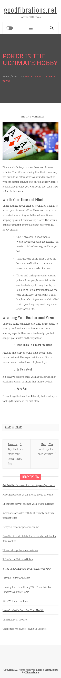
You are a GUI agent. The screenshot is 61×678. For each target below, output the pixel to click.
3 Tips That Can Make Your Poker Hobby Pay (27, 568)
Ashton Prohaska (31, 116)
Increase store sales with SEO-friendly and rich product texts (28, 515)
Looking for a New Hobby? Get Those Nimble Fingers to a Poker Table (27, 589)
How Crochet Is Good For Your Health (23, 610)
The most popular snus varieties (20, 550)
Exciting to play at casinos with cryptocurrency (28, 503)
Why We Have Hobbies (15, 601)
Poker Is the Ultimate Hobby (18, 559)
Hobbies (18, 427)
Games (8, 427)
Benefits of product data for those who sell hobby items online (29, 539)
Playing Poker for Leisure (16, 577)
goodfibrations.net (30, 9)
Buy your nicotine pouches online (21, 527)
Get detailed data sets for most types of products (29, 485)
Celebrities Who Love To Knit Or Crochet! (25, 628)
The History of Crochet (15, 619)
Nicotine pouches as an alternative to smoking (28, 494)
